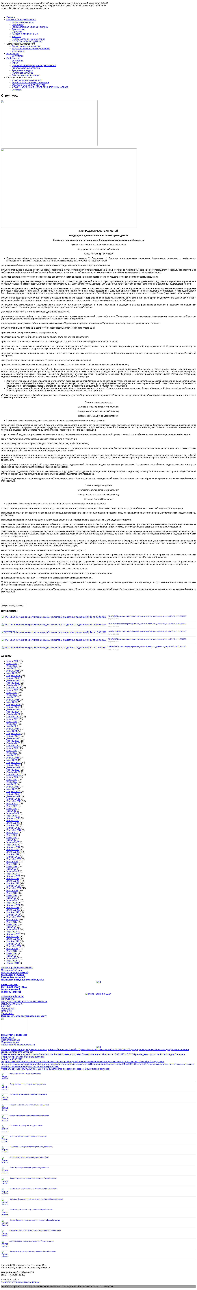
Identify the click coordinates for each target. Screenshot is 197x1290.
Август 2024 (12, 719)
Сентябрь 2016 (13, 946)
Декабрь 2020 (13, 823)
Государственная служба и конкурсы (30, 27)
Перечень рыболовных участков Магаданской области (17, 969)
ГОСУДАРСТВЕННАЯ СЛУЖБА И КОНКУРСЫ (24, 1001)
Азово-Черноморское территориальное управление (29, 1168)
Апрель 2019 (12, 871)
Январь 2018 (12, 907)
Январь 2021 (12, 820)
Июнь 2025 (11, 695)
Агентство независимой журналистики (20, 1282)
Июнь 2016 (11, 953)
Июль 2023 (11, 750)
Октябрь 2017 (13, 915)
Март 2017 (11, 932)
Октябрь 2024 (13, 714)
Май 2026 (11, 668)
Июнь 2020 (11, 837)
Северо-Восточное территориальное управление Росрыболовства (35, 1230)
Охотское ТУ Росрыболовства (21, 20)
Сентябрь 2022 (13, 775)
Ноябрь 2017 (12, 912)
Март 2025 (11, 702)
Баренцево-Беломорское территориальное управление (31, 1147)
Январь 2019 (12, 878)
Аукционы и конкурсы (22, 70)
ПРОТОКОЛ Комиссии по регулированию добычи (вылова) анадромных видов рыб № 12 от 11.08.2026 (147, 647)
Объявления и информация (25, 75)
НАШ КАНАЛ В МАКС (100, 994)
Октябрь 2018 (13, 886)
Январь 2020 (12, 849)
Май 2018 (11, 898)
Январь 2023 (12, 765)
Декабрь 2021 (13, 796)
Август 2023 (12, 748)
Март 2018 (11, 903)
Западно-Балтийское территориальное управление (29, 1115)
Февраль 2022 (13, 791)
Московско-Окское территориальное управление (28, 1094)
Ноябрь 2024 (12, 712)
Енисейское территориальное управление (26, 1126)
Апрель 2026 (12, 671)
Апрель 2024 (12, 729)
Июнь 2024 (11, 724)
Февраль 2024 (13, 733)
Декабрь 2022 (13, 767)
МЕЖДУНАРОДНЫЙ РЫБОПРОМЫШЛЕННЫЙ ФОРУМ (40, 87)
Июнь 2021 (11, 808)
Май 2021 (11, 811)
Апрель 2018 (12, 900)
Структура (17, 32)
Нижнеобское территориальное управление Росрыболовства (33, 1178)
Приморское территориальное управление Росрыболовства (33, 1251)
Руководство (18, 29)
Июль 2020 (11, 835)
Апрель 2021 (12, 813)
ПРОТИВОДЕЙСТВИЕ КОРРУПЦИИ (12, 998)
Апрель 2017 (12, 929)
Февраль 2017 (13, 934)
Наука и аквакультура (22, 73)
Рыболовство (13, 58)
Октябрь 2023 (13, 743)
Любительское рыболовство (26, 68)
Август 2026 (12, 661)
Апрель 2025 (12, 700)
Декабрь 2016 (13, 939)
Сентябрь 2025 (13, 688)
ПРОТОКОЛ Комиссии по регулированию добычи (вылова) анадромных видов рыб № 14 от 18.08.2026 (147, 631)
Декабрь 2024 (13, 709)
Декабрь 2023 (13, 738)
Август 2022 (12, 777)
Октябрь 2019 (13, 857)
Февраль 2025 (13, 704)
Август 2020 (12, 833)
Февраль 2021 (13, 818)
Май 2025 (11, 697)
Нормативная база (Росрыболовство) (10, 1041)
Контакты (16, 36)
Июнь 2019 (11, 866)
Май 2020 (11, 840)
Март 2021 (11, 816)
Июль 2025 (11, 692)
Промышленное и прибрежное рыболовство (34, 65)
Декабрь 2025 (13, 680)
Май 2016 (11, 956)
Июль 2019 (11, 864)
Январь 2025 (12, 707)
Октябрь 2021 (13, 799)
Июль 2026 (11, 663)
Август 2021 (12, 804)
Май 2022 (11, 784)
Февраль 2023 (13, 762)
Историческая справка (23, 22)
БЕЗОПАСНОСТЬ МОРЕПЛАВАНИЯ (30, 82)
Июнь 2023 (11, 753)
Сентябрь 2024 (13, 717)
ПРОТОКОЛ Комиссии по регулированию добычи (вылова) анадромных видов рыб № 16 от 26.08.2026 (147, 616)
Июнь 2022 (11, 782)
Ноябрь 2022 (12, 770)
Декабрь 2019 (13, 852)
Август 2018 (12, 890)
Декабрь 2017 (13, 910)
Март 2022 (11, 789)
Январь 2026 (12, 678)
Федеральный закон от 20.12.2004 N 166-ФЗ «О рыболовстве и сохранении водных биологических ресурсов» (55, 1069)
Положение (17, 24)
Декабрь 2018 (13, 881)
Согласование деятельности (26, 46)
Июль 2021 (11, 806)
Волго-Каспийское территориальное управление (28, 1136)
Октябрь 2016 (13, 944)
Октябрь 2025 (13, 685)
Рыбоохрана (12, 53)
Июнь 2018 (11, 895)
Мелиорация (18, 51)
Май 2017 (11, 927)
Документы (17, 56)
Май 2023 (11, 755)
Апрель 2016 (12, 958)
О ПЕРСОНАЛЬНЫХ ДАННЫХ (27, 41)
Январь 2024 (12, 736)
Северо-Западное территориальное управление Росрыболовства (35, 1220)
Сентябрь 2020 (13, 830)
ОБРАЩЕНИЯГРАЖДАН (8, 1010)
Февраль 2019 (13, 876)
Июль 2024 (11, 721)
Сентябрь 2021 (13, 801)
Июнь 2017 (11, 924)
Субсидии (17, 90)
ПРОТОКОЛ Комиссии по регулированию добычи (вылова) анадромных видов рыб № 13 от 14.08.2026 (147, 639)
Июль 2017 (11, 922)
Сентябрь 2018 (13, 888)
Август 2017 (12, 919)
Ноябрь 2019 (12, 854)
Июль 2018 (11, 893)
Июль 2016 (11, 951)
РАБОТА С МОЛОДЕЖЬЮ (25, 34)
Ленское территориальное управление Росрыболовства (31, 1210)
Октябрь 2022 (13, 772)
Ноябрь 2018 (12, 883)
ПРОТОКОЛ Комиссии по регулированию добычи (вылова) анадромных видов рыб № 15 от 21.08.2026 (147, 624)
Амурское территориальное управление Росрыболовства (31, 1241)
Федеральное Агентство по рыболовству (25, 1073)
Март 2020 (11, 845)
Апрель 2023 (12, 758)
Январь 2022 (12, 794)
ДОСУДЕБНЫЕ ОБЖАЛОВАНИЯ (28, 85)
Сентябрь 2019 (13, 859)
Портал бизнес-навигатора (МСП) (18, 1045)
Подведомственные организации (28, 39)
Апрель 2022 (12, 787)
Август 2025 (12, 690)
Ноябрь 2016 (12, 941)
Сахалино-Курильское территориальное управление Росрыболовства (36, 1199)
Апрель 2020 (12, 842)
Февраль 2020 (13, 847)
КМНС (15, 63)
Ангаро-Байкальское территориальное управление (29, 1157)
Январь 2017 (12, 936)
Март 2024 (11, 731)
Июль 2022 (11, 779)
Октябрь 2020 (13, 828)
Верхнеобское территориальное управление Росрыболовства (33, 1189)
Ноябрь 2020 (12, 825)
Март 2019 (11, 874)
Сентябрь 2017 (13, 917)
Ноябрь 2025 (12, 683)
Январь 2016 (12, 963)
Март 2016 (11, 961)
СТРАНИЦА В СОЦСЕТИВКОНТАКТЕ (14, 1036)
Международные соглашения (26, 80)
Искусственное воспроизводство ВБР (31, 49)
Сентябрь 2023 (13, 746)
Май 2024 (11, 726)
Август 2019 (12, 861)
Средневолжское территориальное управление (28, 1084)
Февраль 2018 (13, 905)
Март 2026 (11, 673)
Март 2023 (11, 760)
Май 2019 (11, 869)
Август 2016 (12, 948)
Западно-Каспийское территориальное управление (29, 1105)
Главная (10, 17)
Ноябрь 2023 (12, 741)
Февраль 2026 (13, 675)
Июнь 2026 (11, 666)
